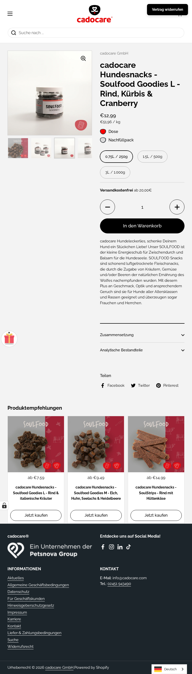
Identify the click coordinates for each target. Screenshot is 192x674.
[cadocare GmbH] (94, 13)
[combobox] (169, 669)
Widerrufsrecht (21, 646)
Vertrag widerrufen (167, 9)
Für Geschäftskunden (26, 598)
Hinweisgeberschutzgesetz (31, 605)
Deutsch (170, 669)
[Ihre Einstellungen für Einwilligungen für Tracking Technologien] (4, 505)
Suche (13, 640)
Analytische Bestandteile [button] (121, 350)
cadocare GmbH (59, 667)
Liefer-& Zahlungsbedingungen (35, 633)
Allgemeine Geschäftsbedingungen (38, 585)
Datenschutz (18, 591)
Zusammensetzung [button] (117, 335)
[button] (107, 206)
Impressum (17, 612)
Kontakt (14, 626)
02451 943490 (119, 583)
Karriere (14, 619)
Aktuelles (16, 578)
